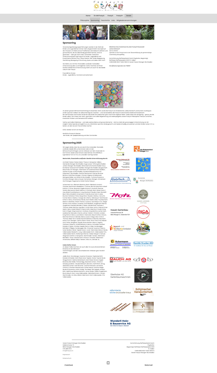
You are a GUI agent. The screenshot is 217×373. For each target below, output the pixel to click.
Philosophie (84, 20)
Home (88, 16)
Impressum (66, 354)
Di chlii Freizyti (99, 16)
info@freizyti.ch (68, 351)
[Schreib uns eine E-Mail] (108, 363)
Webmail (148, 365)
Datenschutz (67, 358)
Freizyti (110, 16)
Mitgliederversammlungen (127, 20)
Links (113, 20)
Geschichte (105, 20)
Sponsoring (95, 20)
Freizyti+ (119, 16)
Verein (128, 16)
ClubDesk (69, 365)
